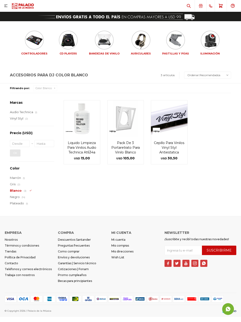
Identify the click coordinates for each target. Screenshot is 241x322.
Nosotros (11, 239)
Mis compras (120, 245)
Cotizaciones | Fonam (73, 269)
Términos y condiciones (22, 245)
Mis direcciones (122, 251)
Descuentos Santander (74, 239)
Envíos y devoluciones (74, 257)
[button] (189, 6)
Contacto (11, 263)
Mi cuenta (118, 239)
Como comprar (69, 251)
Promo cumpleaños (72, 275)
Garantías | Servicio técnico (77, 263)
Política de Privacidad (20, 257)
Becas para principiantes (75, 281)
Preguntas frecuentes (74, 245)
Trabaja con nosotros (20, 275)
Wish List (117, 257)
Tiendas (10, 251)
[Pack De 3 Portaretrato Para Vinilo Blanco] (125, 118)
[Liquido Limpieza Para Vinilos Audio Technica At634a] (82, 118)
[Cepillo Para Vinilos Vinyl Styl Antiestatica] (169, 118)
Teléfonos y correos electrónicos (28, 269)
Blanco (44, 88)
